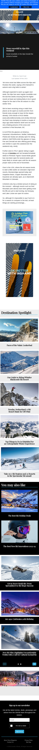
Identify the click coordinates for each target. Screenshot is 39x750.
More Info (26, 7)
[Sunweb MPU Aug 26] (19, 222)
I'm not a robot (21, 726)
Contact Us (10, 742)
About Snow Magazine (10, 740)
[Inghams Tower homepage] (19, 270)
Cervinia (12, 153)
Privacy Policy (29, 740)
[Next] (34, 664)
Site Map (28, 742)
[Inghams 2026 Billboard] (19, 15)
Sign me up (19, 731)
